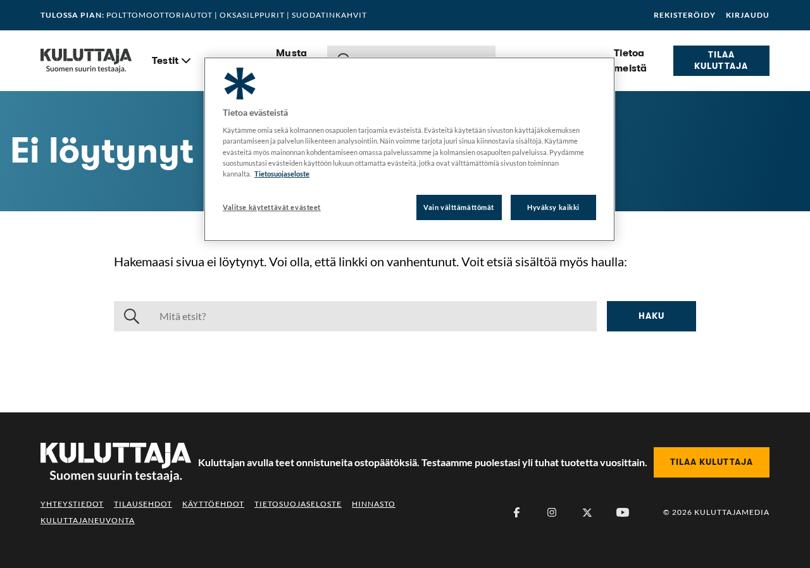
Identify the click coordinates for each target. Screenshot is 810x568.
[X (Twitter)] (587, 512)
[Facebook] (516, 512)
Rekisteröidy (685, 15)
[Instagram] (552, 512)
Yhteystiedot (72, 504)
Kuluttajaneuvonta (87, 520)
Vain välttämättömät (458, 207)
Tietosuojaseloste (298, 504)
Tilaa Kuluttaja (721, 60)
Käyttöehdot (213, 504)
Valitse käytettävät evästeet (272, 207)
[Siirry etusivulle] (86, 61)
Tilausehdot (143, 504)
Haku (651, 316)
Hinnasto (374, 504)
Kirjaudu (748, 15)
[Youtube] (623, 512)
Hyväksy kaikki (553, 207)
